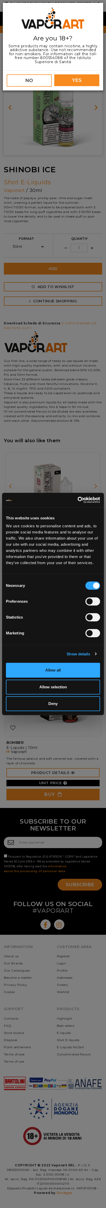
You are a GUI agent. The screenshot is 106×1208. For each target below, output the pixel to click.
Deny (53, 703)
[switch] (92, 601)
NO (29, 80)
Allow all (53, 670)
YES (77, 80)
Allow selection (53, 687)
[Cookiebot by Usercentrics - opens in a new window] (77, 500)
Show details (78, 654)
